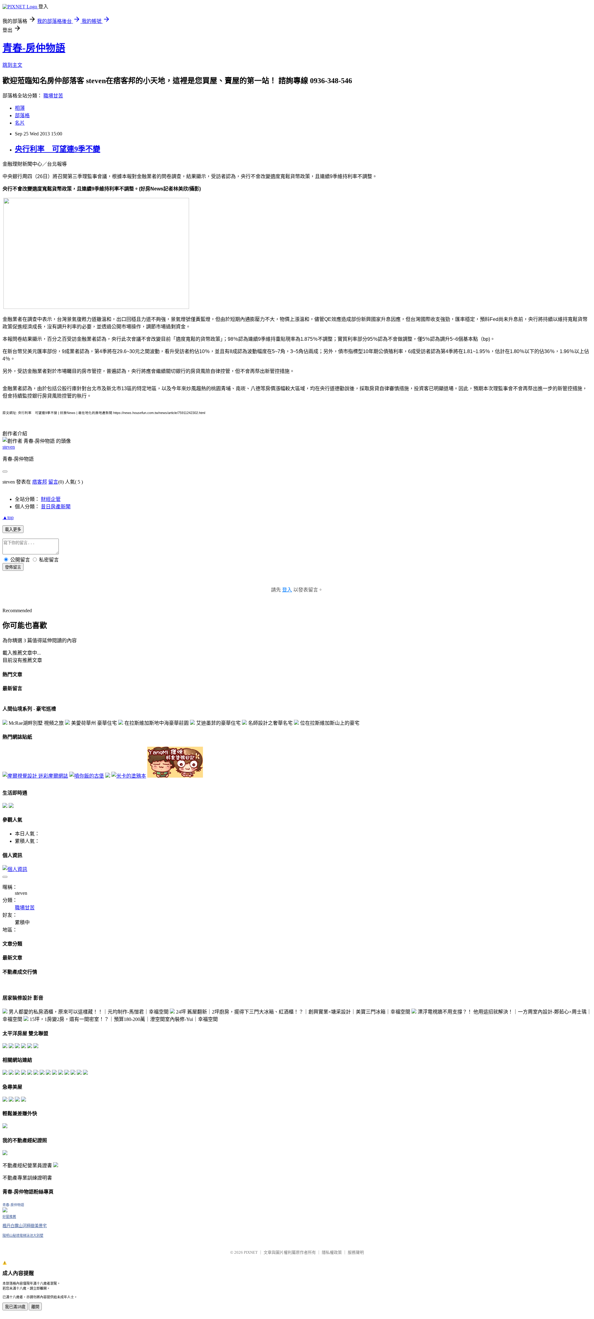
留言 (53, 481)
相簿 (20, 108)
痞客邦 (39, 481)
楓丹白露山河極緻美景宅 (24, 1225)
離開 (35, 1306)
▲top (8, 517)
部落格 (22, 115)
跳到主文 (12, 65)
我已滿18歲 (15, 1306)
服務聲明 (356, 1252)
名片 (20, 123)
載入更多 (13, 529)
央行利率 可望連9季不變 (57, 149)
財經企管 (51, 499)
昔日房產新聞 (56, 506)
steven (8, 447)
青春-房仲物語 (33, 47)
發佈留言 (13, 567)
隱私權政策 (332, 1252)
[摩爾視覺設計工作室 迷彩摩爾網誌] (35, 776)
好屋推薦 (9, 1217)
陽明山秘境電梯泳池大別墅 (22, 1235)
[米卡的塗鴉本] (128, 776)
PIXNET (251, 1252)
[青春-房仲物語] (4, 1210)
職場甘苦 (53, 95)
